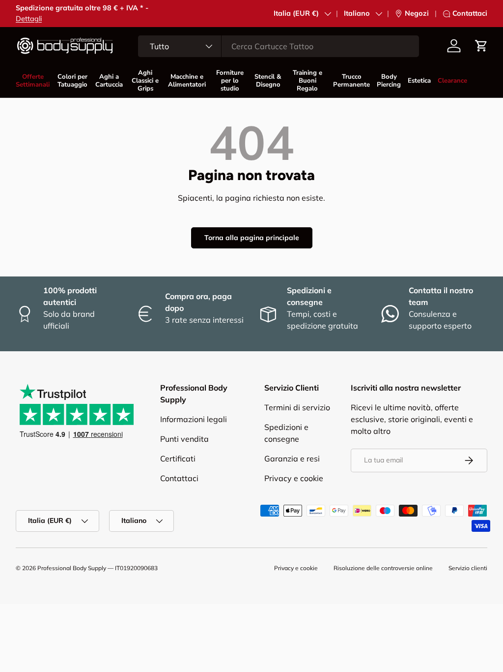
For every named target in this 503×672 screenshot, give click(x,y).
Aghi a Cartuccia (109, 80)
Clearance (452, 80)
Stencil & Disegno (267, 80)
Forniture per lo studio (230, 80)
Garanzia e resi (292, 458)
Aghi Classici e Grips (145, 80)
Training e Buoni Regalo (307, 80)
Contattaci (469, 13)
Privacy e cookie (293, 478)
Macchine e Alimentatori (186, 80)
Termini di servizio (297, 407)
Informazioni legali (193, 419)
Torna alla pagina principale (251, 237)
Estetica (419, 80)
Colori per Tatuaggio (72, 80)
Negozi (417, 13)
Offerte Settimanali (33, 80)
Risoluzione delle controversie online (383, 568)
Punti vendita (184, 439)
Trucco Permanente (351, 80)
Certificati (178, 458)
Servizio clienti (467, 568)
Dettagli (29, 18)
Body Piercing (389, 80)
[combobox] (278, 46)
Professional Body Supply (71, 568)
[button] (481, 46)
